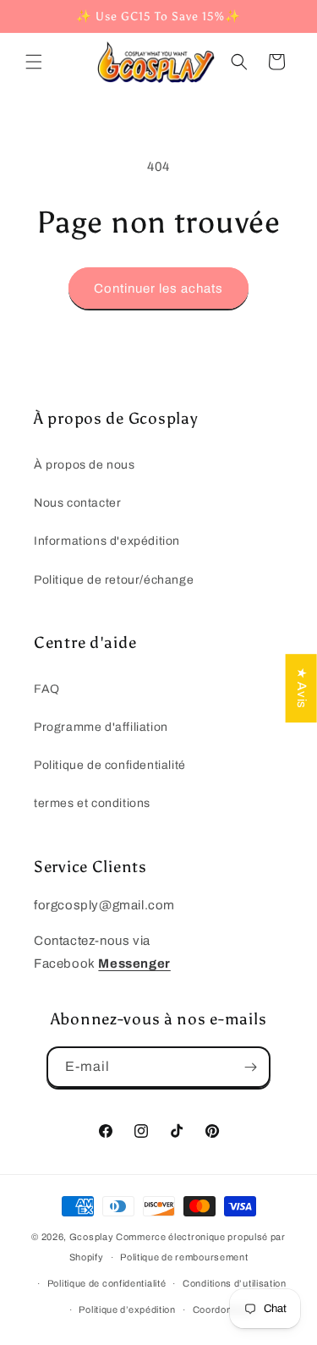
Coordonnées (224, 1309)
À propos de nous (84, 464)
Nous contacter (77, 503)
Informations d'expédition (107, 541)
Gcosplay (91, 1237)
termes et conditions (92, 803)
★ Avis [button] (302, 688)
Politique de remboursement (184, 1257)
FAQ (47, 689)
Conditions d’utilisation (235, 1283)
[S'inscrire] (250, 1067)
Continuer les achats (158, 288)
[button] (33, 61)
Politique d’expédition (127, 1309)
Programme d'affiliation (101, 727)
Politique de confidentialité (110, 765)
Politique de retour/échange (114, 580)
